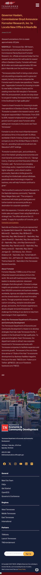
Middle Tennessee (9, 513)
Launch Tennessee (9, 538)
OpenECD (5, 492)
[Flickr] (31, 464)
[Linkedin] (26, 464)
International (6, 521)
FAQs (4, 484)
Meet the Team (7, 480)
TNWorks (5, 534)
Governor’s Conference (10, 496)
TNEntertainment (8, 542)
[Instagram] (15, 464)
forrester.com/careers (10, 222)
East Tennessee (8, 517)
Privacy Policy (21, 569)
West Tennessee (8, 509)
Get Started (6, 488)
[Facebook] (4, 464)
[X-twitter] (10, 464)
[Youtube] (21, 464)
